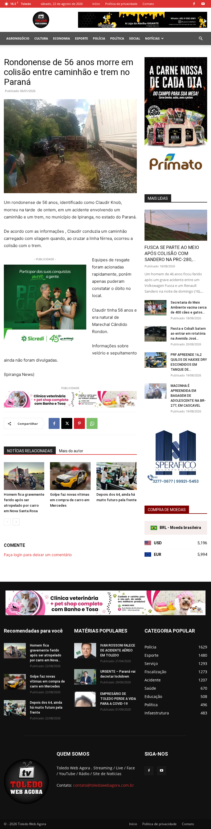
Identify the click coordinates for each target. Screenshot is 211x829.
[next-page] (16, 522)
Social (134, 38)
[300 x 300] (176, 486)
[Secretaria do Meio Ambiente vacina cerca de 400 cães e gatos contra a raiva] (155, 307)
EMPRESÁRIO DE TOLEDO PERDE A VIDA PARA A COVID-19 (118, 699)
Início (96, 4)
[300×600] (176, 181)
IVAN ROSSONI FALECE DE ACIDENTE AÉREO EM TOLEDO (117, 650)
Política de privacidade (121, 4)
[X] (66, 423)
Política (117, 38)
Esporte (81, 38)
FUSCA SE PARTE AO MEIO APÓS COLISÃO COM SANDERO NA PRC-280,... (172, 253)
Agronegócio (17, 38)
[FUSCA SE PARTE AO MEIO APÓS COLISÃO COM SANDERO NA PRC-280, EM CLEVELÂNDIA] (176, 225)
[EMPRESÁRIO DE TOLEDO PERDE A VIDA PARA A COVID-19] (85, 699)
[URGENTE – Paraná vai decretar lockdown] (85, 676)
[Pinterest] (79, 423)
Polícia (99, 38)
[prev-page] (7, 522)
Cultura (41, 38)
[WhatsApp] (92, 423)
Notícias (152, 38)
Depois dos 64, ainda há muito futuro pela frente (46, 707)
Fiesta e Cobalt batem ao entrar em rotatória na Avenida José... (188, 333)
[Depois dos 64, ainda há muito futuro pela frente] (116, 476)
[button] (200, 38)
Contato (148, 4)
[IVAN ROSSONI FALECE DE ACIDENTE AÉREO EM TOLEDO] (85, 650)
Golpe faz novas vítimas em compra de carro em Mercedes (69, 500)
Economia (61, 38)
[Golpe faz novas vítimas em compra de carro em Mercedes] (70, 476)
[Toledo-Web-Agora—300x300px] (45, 306)
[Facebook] (194, 4)
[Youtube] (203, 4)
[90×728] (70, 399)
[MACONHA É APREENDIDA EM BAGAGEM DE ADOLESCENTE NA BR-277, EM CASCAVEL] (155, 391)
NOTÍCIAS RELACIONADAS (29, 451)
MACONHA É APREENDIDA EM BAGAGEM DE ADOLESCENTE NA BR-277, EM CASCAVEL (188, 395)
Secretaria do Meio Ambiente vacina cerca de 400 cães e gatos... (189, 307)
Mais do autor (71, 451)
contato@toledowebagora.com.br (103, 785)
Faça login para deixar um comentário (38, 554)
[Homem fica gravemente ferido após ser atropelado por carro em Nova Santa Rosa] (24, 476)
